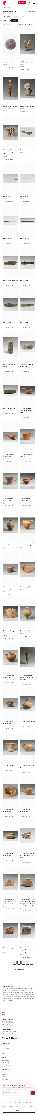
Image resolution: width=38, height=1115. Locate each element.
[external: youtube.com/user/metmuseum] (14, 1038)
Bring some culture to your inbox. (14, 1085)
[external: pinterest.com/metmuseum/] (7, 1038)
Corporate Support (7, 1065)
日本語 (11, 1106)
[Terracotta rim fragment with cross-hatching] (27, 930)
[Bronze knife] (27, 262)
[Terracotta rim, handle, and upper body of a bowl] (27, 836)
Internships (5, 1079)
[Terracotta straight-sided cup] (27, 437)
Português (18, 1102)
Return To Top (19, 969)
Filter (18, 1110)
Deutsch (5, 1106)
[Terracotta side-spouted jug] (10, 437)
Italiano (31, 1102)
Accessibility (5, 1048)
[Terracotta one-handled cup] (10, 481)
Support (4, 1057)
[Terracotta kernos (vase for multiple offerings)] (10, 132)
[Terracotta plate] (27, 569)
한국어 (16, 1106)
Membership (5, 1060)
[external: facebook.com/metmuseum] (2, 1038)
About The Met (6, 1043)
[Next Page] (31, 963)
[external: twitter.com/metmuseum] (4, 1038)
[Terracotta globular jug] (27, 703)
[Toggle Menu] (33, 2)
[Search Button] (29, 2)
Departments (5, 1046)
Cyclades (13, 20)
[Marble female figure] (10, 88)
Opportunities (5, 1069)
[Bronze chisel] (10, 220)
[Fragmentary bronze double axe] (27, 346)
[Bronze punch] (10, 178)
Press (3, 1053)
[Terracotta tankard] (10, 747)
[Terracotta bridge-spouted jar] (10, 613)
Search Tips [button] (30, 11)
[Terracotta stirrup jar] (27, 613)
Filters (5, 20)
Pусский (30, 1106)
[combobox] (21, 16)
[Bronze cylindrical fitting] (10, 346)
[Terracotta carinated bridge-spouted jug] (27, 525)
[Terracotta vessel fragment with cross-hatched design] (10, 882)
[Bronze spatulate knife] (10, 262)
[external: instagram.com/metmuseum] (9, 1038)
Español (11, 1102)
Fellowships (5, 1076)
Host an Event (5, 1062)
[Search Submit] (32, 16)
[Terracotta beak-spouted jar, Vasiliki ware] (27, 391)
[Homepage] (5, 3)
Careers (4, 1072)
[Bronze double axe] (10, 391)
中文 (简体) (23, 1106)
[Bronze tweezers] (27, 132)
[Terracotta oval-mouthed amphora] (10, 525)
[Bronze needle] (27, 178)
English (5, 1102)
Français (25, 1102)
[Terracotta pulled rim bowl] (27, 747)
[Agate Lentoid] (10, 44)
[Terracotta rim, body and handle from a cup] (10, 930)
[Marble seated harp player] (27, 44)
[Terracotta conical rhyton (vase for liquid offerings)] (27, 657)
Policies (4, 1051)
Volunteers (5, 1074)
